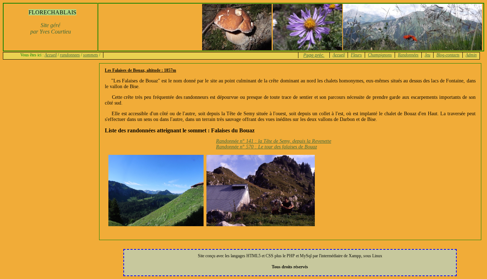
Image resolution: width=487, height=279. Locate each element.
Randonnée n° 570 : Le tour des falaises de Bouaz (266, 146)
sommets (90, 54)
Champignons (380, 54)
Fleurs (356, 54)
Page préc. (313, 55)
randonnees (70, 54)
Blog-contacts (448, 54)
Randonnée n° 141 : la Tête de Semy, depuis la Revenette (273, 141)
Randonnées (408, 54)
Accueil (51, 54)
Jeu (427, 54)
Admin (471, 54)
